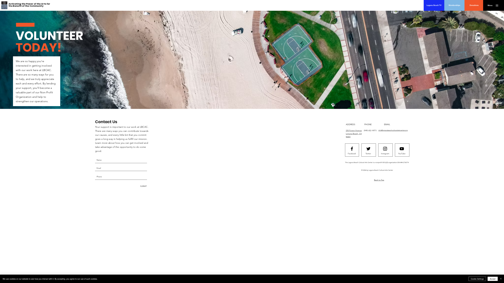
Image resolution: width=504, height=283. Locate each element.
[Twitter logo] (368, 148)
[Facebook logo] (352, 148)
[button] (490, 5)
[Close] (500, 279)
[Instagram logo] (385, 148)
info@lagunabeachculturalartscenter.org (393, 130)
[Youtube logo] (401, 148)
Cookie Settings (477, 278)
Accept (492, 278)
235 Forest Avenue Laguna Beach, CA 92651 (354, 133)
